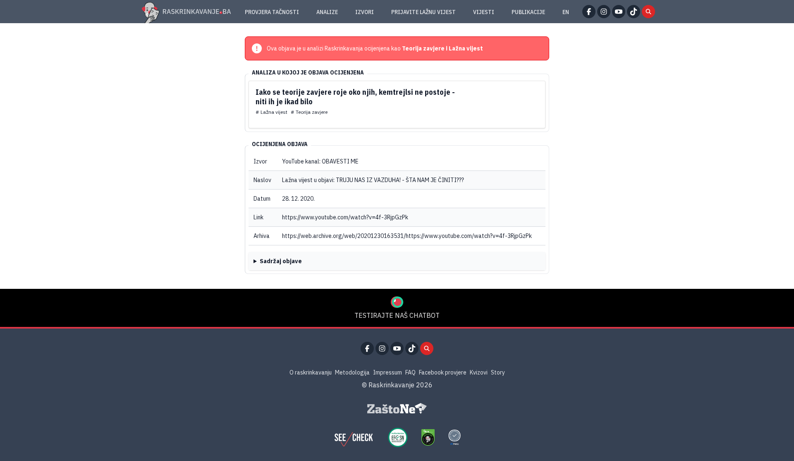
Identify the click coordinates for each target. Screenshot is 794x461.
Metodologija (352, 372)
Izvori (364, 12)
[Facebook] (589, 11)
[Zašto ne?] (397, 408)
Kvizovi (479, 372)
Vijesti (483, 12)
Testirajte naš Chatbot (397, 315)
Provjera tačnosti (272, 12)
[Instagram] (603, 11)
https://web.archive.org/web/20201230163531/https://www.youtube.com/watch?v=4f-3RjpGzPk (407, 236)
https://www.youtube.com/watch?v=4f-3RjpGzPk (345, 217)
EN (565, 12)
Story (498, 372)
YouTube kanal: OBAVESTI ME (320, 161)
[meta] (454, 437)
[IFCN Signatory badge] (428, 437)
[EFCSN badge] (397, 437)
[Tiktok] (633, 11)
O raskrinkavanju (310, 372)
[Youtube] (618, 11)
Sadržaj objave (281, 261)
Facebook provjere (442, 372)
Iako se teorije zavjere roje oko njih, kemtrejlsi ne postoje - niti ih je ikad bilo (355, 96)
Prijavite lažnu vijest (423, 12)
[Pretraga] (648, 11)
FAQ (410, 372)
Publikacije (528, 12)
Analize (327, 12)
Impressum (387, 372)
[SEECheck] (353, 437)
